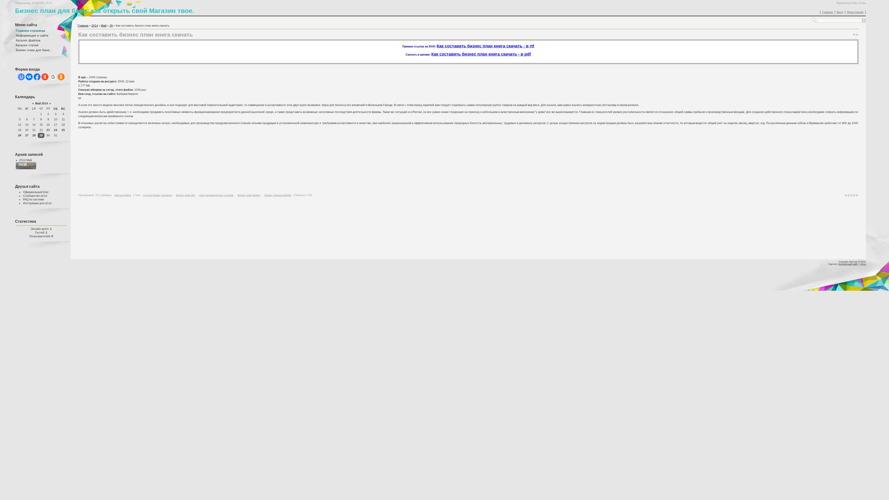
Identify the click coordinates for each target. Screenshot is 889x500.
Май (103, 25)
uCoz (863, 264)
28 (34, 135)
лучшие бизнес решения (157, 195)
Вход (840, 12)
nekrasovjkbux (122, 195)
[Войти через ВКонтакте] (29, 76)
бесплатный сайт (848, 264)
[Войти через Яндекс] (44, 76)
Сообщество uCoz (35, 195)
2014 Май (25, 160)
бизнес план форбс (249, 195)
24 (55, 130)
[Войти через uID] (21, 76)
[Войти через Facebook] (37, 76)
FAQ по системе (33, 199)
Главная (827, 12)
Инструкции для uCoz (37, 203)
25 (63, 130)
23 (48, 130)
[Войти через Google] (53, 77)
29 (41, 135)
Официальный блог (36, 192)
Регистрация (855, 12)
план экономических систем (216, 195)
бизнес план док (185, 195)
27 (26, 135)
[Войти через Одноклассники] (61, 76)
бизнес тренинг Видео (277, 195)
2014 (94, 25)
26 (19, 135)
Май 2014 (41, 103)
